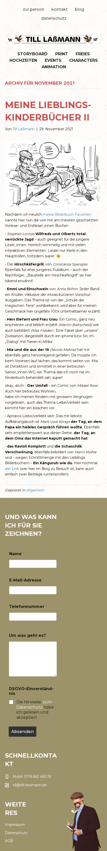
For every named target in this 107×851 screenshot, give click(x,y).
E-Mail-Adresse (27, 580)
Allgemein (35, 490)
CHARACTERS (83, 60)
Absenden (22, 731)
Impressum (15, 824)
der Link (12, 468)
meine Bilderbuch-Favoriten (67, 214)
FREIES (83, 54)
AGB (9, 841)
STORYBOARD (32, 54)
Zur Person (33, 9)
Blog (79, 9)
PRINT (61, 54)
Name (17, 553)
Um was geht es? (27, 635)
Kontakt (60, 9)
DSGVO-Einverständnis (31, 691)
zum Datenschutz (34, 705)
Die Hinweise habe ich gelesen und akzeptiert (35, 710)
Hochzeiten (23, 60)
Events (53, 60)
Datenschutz (53, 18)
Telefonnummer (28, 606)
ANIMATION (54, 67)
